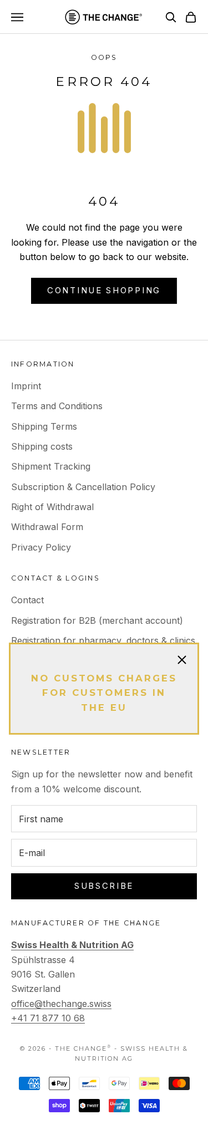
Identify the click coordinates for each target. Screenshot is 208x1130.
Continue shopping (104, 290)
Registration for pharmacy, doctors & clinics (103, 640)
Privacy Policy (41, 547)
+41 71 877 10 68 (48, 1018)
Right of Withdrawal (52, 506)
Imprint (26, 385)
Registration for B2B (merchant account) (97, 620)
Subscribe (104, 885)
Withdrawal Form (47, 526)
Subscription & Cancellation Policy (83, 486)
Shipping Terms (44, 426)
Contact (27, 599)
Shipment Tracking (50, 466)
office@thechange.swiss (61, 1003)
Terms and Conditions (57, 405)
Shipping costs (42, 446)
